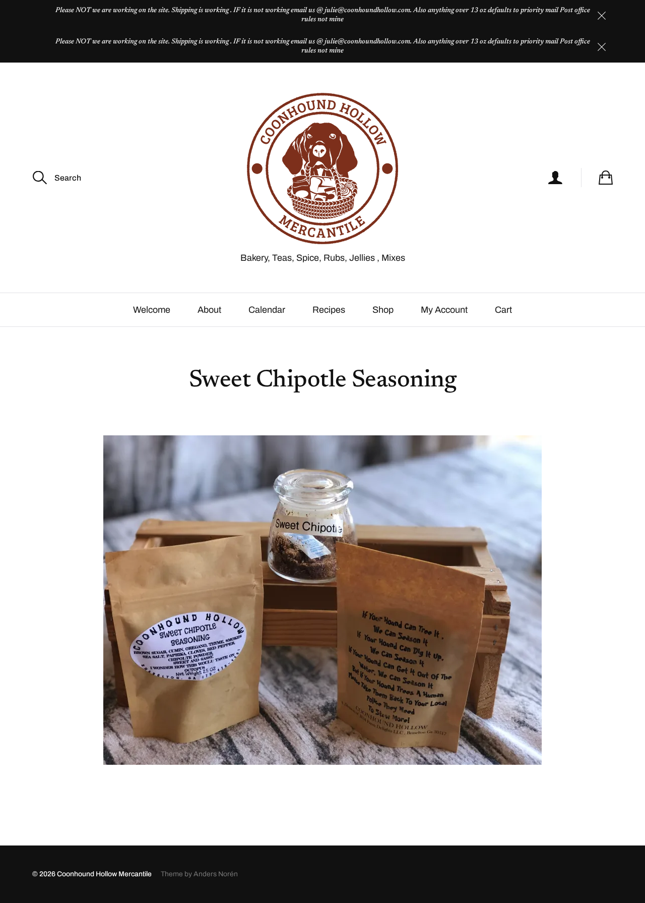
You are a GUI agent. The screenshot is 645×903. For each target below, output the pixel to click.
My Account (444, 310)
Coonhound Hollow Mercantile (104, 874)
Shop (383, 310)
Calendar (266, 310)
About (209, 310)
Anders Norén (216, 874)
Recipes (328, 310)
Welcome (151, 310)
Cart (503, 310)
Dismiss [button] (602, 16)
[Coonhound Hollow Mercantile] (322, 168)
